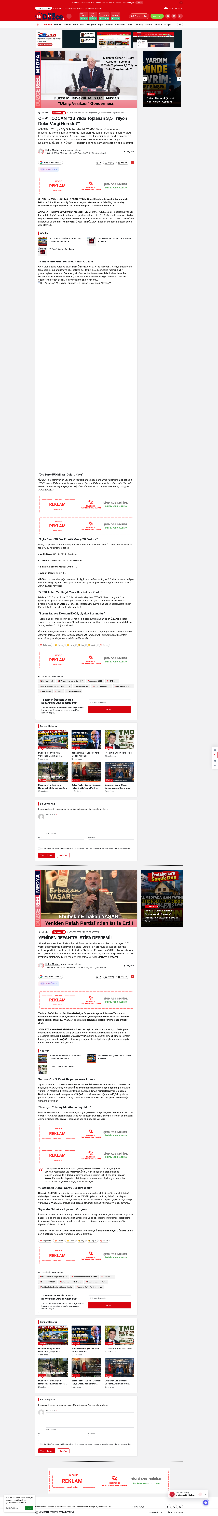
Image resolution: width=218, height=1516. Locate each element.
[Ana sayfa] (37, 24)
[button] (167, 16)
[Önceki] (145, 79)
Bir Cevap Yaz (47, 803)
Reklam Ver (157, 16)
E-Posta (92, 837)
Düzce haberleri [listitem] (81, 686)
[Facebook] (168, 1507)
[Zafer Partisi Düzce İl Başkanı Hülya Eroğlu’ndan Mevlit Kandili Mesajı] (86, 777)
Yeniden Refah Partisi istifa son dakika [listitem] (56, 1287)
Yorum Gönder (46, 855)
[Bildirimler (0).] (215, 766)
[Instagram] (180, 1507)
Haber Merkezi (52, 150)
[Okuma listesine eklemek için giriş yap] (132, 162)
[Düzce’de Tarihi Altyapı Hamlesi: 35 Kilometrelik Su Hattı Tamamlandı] (53, 777)
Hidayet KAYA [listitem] (107, 1277)
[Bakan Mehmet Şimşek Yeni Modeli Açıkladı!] (110, 241)
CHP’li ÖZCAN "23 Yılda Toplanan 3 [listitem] (55, 686)
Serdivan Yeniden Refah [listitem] (96, 1282)
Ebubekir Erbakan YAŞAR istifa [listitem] (84, 1277)
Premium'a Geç (141, 16)
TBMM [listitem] (58, 691)
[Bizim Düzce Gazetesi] (49, 16)
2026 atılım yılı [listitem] (46, 681)
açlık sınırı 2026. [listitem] (95, 681)
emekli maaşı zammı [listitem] (101, 686)
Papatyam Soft (104, 1506)
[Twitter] (174, 1507)
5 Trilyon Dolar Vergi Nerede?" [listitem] (70, 681)
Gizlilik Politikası (12, 1508)
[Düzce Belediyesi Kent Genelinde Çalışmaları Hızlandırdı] (61, 241)
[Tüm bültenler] (200, 1494)
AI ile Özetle (51, 169)
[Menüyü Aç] (69, 16)
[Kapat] (181, 2)
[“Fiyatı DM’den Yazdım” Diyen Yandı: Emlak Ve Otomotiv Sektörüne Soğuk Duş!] (162, 898)
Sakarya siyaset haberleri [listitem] (70, 1282)
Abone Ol (110, 710)
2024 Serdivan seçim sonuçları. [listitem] (53, 1277)
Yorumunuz (51, 815)
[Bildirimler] (180, 16)
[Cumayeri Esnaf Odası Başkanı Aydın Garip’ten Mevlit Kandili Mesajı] (119, 777)
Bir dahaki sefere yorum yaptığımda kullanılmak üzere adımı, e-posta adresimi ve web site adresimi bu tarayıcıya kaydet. (86, 848)
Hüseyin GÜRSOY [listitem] (47, 1282)
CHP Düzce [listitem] (112, 681)
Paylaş (180, 1512)
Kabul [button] (29, 1508)
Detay (139, 3)
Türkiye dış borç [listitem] (73, 691)
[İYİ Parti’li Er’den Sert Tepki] (61, 251)
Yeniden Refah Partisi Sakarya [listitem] (89, 1287)
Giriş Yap (63, 855)
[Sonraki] (179, 79)
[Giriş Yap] (173, 16)
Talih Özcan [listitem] (45, 691)
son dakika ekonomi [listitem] (123, 686)
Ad (40, 837)
